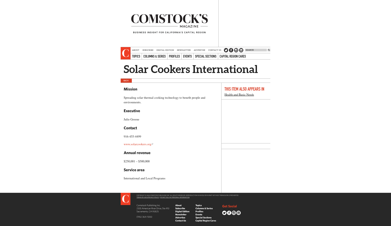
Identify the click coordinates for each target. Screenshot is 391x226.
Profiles (174, 56)
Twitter (226, 50)
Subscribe (148, 50)
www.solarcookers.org (137, 144)
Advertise (199, 50)
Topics (136, 56)
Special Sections (205, 56)
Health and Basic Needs (239, 94)
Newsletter (184, 50)
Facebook (231, 50)
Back (126, 80)
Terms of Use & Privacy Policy (148, 197)
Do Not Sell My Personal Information (175, 197)
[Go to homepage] (169, 23)
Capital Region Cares (233, 56)
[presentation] (126, 53)
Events (187, 56)
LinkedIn (241, 50)
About (135, 50)
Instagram (236, 50)
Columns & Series (154, 56)
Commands (2, 223)
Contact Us (214, 50)
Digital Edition (165, 50)
